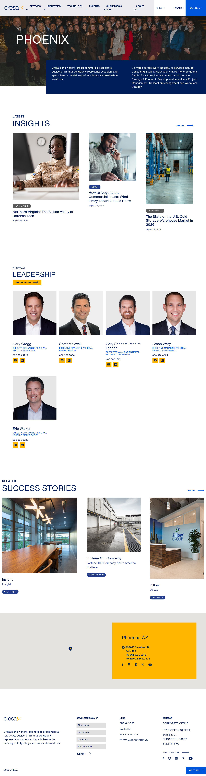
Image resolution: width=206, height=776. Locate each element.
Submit (80, 754)
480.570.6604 (160, 355)
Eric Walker (22, 428)
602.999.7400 (67, 355)
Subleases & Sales (113, 7)
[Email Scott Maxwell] (62, 360)
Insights (94, 6)
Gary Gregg (22, 343)
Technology (75, 6)
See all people (23, 282)
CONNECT (196, 8)
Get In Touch (171, 752)
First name (5, 724)
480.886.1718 (113, 359)
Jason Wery (161, 343)
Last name (5, 731)
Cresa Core (127, 723)
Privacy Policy (129, 734)
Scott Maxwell (70, 343)
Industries (54, 6)
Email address (6, 745)
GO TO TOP (194, 770)
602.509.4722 (20, 355)
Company (5, 738)
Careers (125, 729)
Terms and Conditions (134, 740)
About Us (139, 7)
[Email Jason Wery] (155, 360)
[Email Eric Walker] (15, 445)
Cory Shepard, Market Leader (123, 345)
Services (35, 6)
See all (180, 125)
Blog (94, 187)
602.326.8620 (20, 439)
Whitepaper (22, 206)
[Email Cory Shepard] (108, 364)
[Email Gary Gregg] (15, 360)
